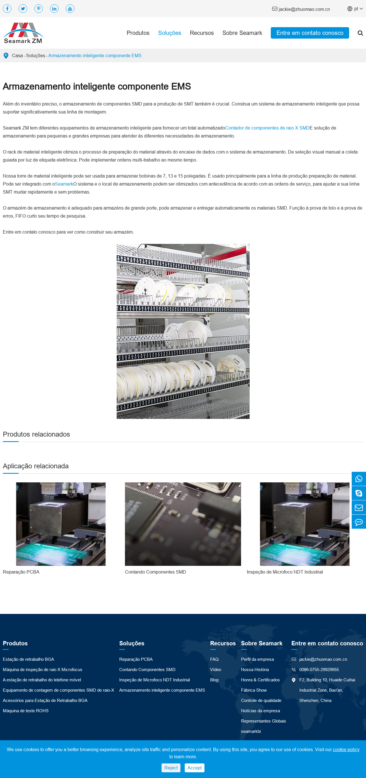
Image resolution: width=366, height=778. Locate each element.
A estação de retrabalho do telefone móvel (42, 679)
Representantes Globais (263, 721)
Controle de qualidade (261, 700)
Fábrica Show (254, 690)
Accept (195, 767)
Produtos (138, 32)
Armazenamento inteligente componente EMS (95, 55)
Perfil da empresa (257, 659)
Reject (171, 767)
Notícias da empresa (260, 710)
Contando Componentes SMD (155, 571)
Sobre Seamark (242, 32)
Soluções (169, 32)
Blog (214, 679)
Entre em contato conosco (310, 32)
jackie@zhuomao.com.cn (301, 9)
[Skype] (359, 493)
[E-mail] (359, 507)
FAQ (214, 659)
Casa (17, 55)
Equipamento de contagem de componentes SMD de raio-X (58, 690)
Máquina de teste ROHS (26, 710)
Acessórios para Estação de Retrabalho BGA (45, 700)
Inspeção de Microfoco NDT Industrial (285, 571)
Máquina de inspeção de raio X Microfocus (42, 669)
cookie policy (346, 749)
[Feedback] (359, 522)
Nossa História (255, 669)
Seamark (64, 183)
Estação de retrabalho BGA (28, 659)
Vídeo (215, 669)
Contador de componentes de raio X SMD (267, 127)
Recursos (202, 32)
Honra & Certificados (260, 679)
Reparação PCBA (21, 571)
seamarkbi (251, 731)
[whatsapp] (359, 479)
